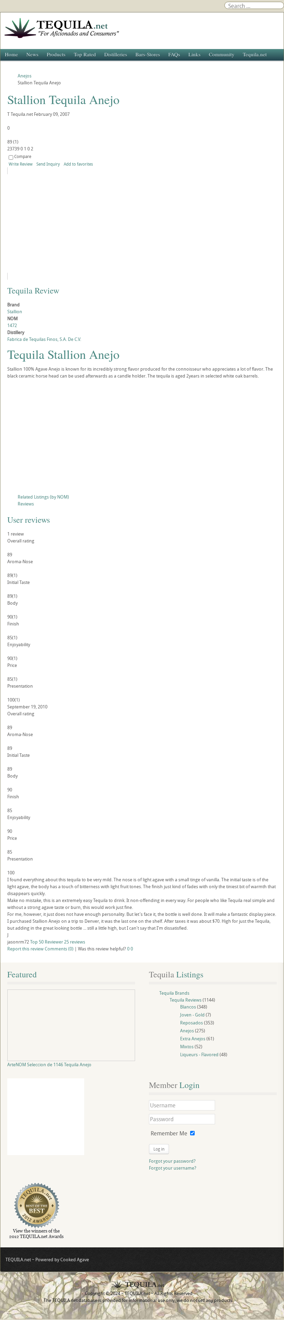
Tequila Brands (174, 993)
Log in (159, 1149)
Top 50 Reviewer (46, 942)
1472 (12, 325)
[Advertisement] (142, 438)
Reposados (191, 1023)
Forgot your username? (172, 1168)
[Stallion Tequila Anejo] (70, 223)
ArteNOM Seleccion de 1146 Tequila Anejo (49, 1064)
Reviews (26, 504)
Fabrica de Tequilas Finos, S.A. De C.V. (44, 339)
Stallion (14, 311)
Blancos (188, 1007)
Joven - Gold (192, 1015)
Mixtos (187, 1046)
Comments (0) (59, 949)
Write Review (21, 164)
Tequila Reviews (186, 1000)
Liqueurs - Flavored (199, 1054)
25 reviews (74, 942)
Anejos (187, 1031)
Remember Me (169, 1133)
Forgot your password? (172, 1161)
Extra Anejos (192, 1038)
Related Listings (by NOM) (43, 497)
